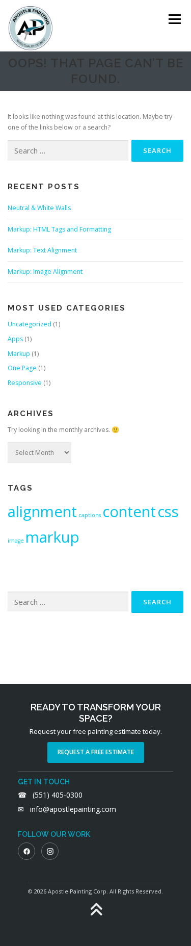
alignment (42, 511)
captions (89, 515)
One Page (22, 368)
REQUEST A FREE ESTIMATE (96, 752)
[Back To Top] (95, 910)
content (129, 511)
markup (52, 537)
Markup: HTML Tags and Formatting (59, 229)
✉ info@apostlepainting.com (67, 809)
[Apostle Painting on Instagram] (50, 851)
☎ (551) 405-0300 (50, 795)
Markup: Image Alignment (45, 271)
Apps (15, 339)
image (16, 540)
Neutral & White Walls (39, 207)
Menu (174, 19)
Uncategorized (29, 324)
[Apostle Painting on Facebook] (26, 851)
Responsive (25, 382)
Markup (19, 353)
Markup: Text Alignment (42, 250)
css (168, 511)
